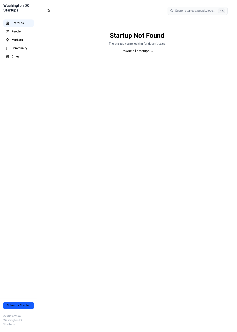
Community (19, 48)
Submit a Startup (18, 305)
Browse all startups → (137, 51)
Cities (15, 56)
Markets (17, 40)
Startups (18, 23)
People (16, 31)
